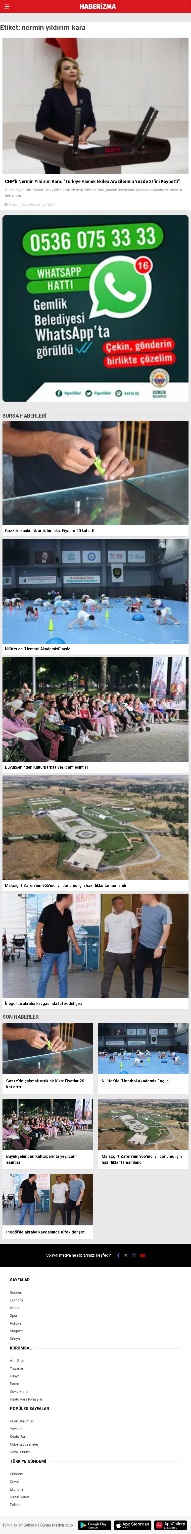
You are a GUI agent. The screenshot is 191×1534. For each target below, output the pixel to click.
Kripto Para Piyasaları (26, 1399)
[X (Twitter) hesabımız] (126, 1255)
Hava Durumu (20, 1452)
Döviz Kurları (19, 1392)
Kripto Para (18, 1437)
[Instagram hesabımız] (134, 1255)
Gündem (16, 1292)
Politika (15, 1323)
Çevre (14, 1482)
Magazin (17, 1331)
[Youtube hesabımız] (142, 1255)
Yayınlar (16, 1429)
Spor (13, 1316)
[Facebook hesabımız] (118, 1255)
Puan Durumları (22, 1421)
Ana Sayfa (18, 1361)
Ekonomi (17, 1300)
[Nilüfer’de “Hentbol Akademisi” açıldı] (95, 591)
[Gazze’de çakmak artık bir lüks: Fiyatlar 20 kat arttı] (95, 473)
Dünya (15, 1339)
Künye (15, 1376)
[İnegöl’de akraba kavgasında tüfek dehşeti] (95, 946)
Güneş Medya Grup (56, 1525)
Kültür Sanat (19, 1497)
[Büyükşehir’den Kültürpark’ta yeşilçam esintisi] (95, 709)
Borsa (14, 1384)
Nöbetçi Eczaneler (24, 1444)
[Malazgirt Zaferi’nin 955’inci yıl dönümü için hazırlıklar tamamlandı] (95, 827)
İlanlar (15, 1308)
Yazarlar (16, 1368)
